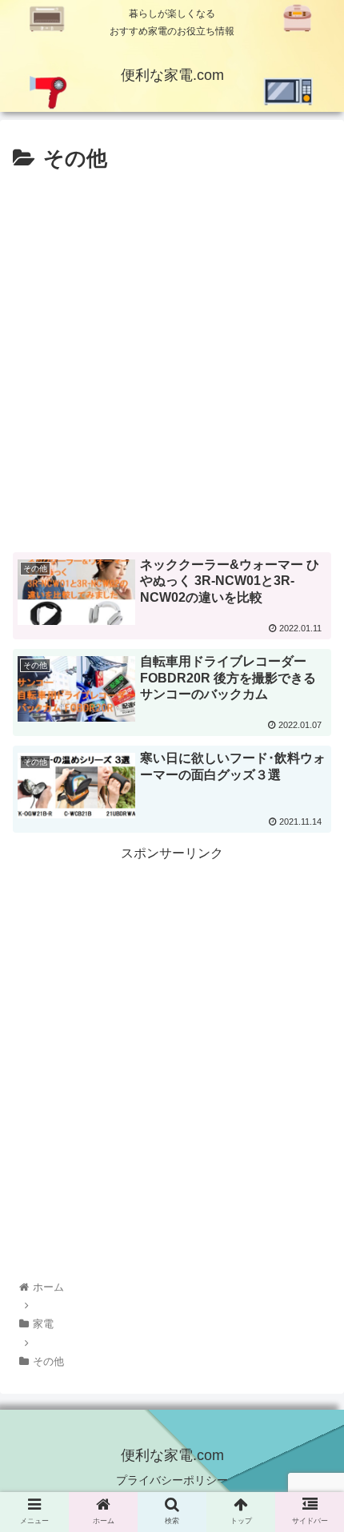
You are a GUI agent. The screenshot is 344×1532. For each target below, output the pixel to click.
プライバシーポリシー (172, 1480)
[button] (311, 1372)
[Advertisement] (172, 357)
